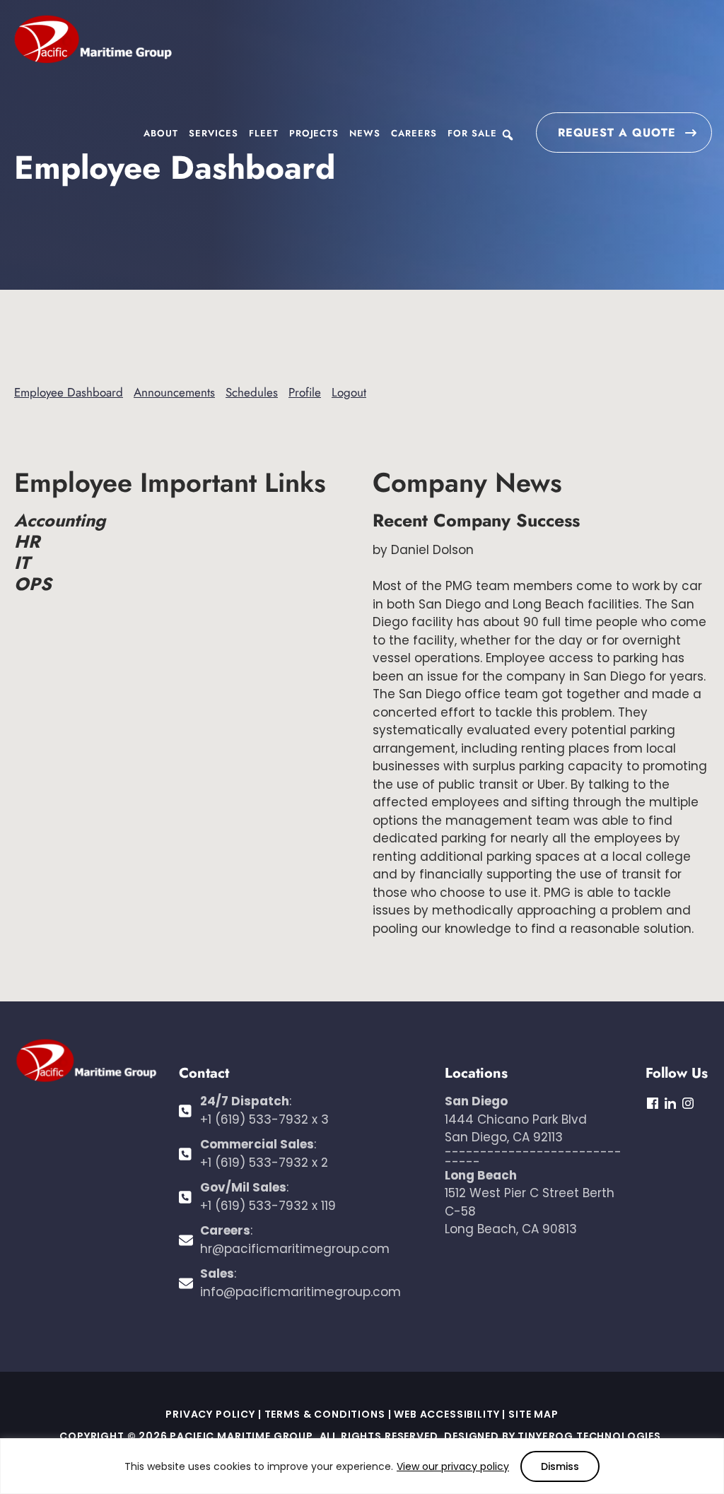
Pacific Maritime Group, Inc (92, 40)
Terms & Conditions (324, 1414)
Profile (304, 392)
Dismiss (560, 1466)
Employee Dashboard (68, 392)
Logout (349, 392)
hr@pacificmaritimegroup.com (295, 1248)
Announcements (174, 392)
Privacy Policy (210, 1414)
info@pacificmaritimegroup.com (300, 1291)
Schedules (252, 392)
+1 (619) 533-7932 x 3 (264, 1119)
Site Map (533, 1414)
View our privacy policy (453, 1466)
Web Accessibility (446, 1414)
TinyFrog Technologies (589, 1436)
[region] (362, 1466)
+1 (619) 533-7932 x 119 (268, 1205)
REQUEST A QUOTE (617, 132)
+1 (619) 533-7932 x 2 (264, 1162)
